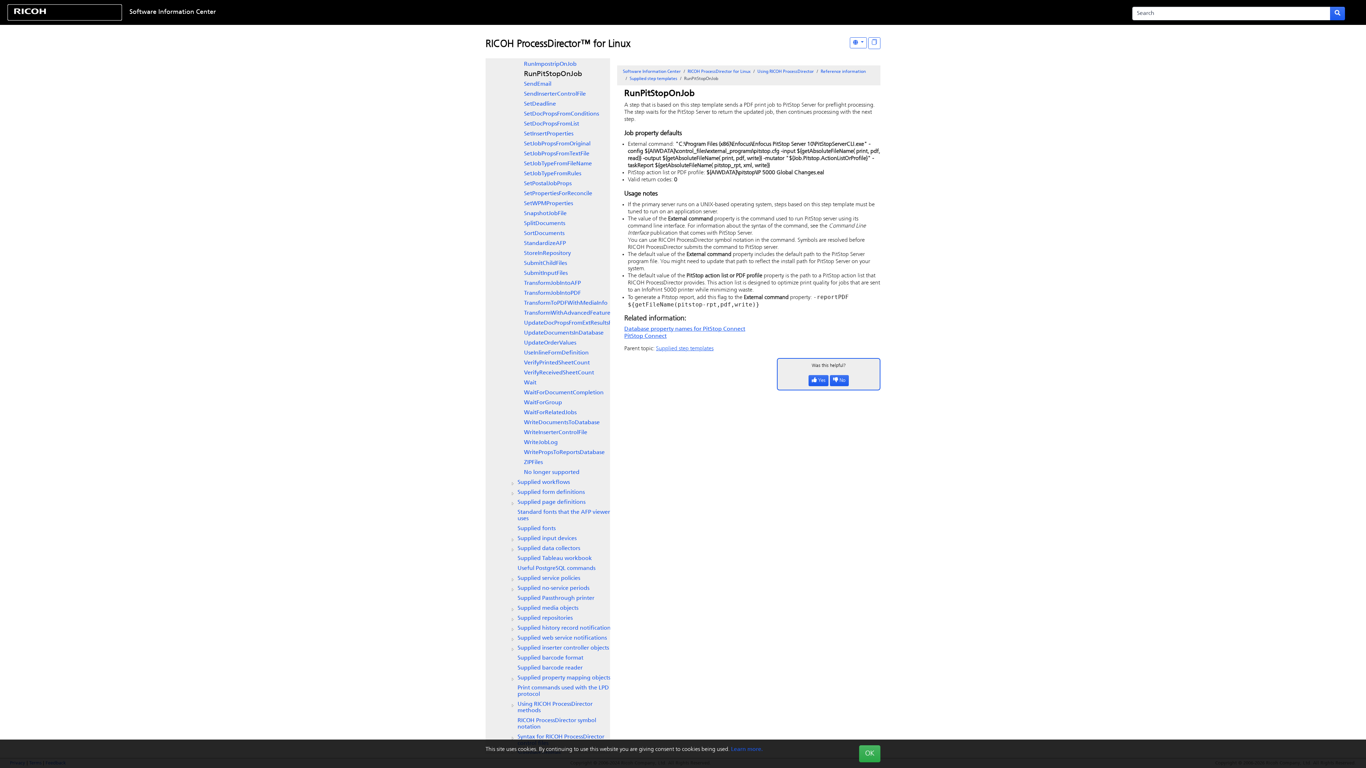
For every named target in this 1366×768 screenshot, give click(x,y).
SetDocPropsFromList (551, 124)
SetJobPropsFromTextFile (556, 154)
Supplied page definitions (552, 502)
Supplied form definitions (551, 492)
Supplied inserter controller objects (563, 648)
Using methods (555, 708)
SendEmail (537, 84)
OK (869, 753)
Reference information (843, 72)
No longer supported (551, 472)
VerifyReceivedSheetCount (559, 373)
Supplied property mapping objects (564, 678)
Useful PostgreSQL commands (556, 568)
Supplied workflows (544, 482)
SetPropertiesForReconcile (558, 194)
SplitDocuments (544, 223)
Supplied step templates (653, 79)
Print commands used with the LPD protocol (563, 691)
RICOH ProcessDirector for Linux (719, 72)
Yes (821, 380)
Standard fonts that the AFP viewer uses (564, 516)
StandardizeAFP (545, 243)
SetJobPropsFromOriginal (557, 144)
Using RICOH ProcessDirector (785, 72)
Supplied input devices (547, 539)
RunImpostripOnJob (550, 64)
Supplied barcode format (550, 658)
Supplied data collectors (549, 548)
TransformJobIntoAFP (552, 283)
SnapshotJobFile (545, 214)
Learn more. (747, 749)
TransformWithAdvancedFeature (567, 313)
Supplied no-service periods (553, 588)
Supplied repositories (545, 618)
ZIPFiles (533, 462)
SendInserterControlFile (555, 94)
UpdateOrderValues (550, 343)
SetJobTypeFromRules (552, 174)
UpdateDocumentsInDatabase (564, 333)
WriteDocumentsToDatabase (562, 423)
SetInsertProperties (548, 134)
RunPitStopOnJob (553, 74)
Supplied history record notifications (565, 628)
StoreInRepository (547, 253)
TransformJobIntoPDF (552, 293)
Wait (530, 383)
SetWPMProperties (548, 204)
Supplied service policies (549, 578)
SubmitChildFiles (545, 263)
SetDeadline (540, 104)
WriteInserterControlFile (555, 433)
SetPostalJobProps (548, 184)
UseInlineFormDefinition (556, 353)
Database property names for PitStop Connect (684, 329)
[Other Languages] (858, 42)
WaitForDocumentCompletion (564, 393)
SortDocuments (544, 233)
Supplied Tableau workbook (555, 558)
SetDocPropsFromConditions (561, 114)
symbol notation (557, 724)
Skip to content (625, 12)
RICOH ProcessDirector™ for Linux (558, 44)
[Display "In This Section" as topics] (874, 43)
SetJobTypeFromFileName (558, 164)
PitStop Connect (645, 336)
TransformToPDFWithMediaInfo (566, 303)
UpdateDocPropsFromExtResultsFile (571, 323)
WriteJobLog (541, 443)
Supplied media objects (548, 608)
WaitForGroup (543, 403)
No (843, 380)
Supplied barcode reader (550, 668)
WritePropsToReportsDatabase (564, 452)
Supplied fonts (537, 529)
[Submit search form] (1337, 13)
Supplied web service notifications (562, 638)
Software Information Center (172, 12)
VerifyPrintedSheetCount (557, 363)
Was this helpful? (829, 365)
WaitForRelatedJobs (550, 413)
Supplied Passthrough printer (556, 598)
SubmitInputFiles (546, 273)
